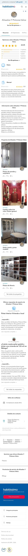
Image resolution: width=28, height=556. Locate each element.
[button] (14, 510)
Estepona (17, 441)
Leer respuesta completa (8, 331)
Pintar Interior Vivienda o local (12, 313)
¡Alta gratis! (19, 2)
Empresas (9, 439)
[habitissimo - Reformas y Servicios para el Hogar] (7, 7)
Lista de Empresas (7, 526)
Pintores (17, 439)
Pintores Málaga (7, 441)
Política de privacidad (7, 535)
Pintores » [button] (5, 169)
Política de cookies (6, 539)
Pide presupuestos (14, 553)
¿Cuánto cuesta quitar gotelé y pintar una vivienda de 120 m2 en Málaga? (14, 346)
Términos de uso (5, 531)
